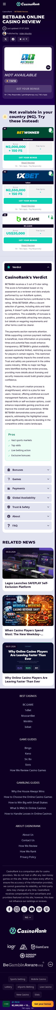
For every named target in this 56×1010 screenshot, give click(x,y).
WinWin (27, 732)
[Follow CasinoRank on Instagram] (16, 924)
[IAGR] (11, 961)
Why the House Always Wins (27, 802)
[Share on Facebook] (13, 39)
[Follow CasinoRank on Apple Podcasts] (46, 924)
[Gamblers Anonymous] (23, 961)
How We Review (27, 857)
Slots (27, 775)
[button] (28, 267)
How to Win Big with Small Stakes (27, 813)
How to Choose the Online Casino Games (27, 808)
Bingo (27, 759)
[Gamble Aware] (23, 979)
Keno (27, 764)
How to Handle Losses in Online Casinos (27, 824)
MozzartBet (27, 726)
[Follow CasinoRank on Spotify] (38, 924)
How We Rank (27, 862)
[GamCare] (39, 961)
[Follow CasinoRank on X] (24, 924)
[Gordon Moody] (27, 970)
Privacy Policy (27, 868)
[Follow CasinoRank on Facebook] (9, 924)
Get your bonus (28, 88)
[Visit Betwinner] (6, 1004)
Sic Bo (27, 770)
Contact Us (27, 851)
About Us (27, 845)
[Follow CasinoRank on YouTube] (31, 924)
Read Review (28, 162)
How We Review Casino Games (27, 781)
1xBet (27, 721)
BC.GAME (27, 715)
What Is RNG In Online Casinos (27, 819)
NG (26, 932)
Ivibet (27, 738)
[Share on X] (5, 39)
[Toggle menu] (4, 4)
